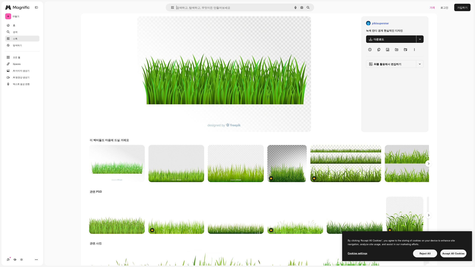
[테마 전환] (21, 260)
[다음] (428, 163)
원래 (158, 23)
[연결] (8, 260)
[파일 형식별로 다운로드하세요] (420, 39)
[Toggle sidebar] (36, 7)
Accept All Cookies (453, 253)
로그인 (444, 7)
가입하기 (462, 7)
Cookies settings (357, 253)
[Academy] (15, 260)
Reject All (425, 253)
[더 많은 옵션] (414, 49)
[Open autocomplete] (171, 7)
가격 (432, 7)
